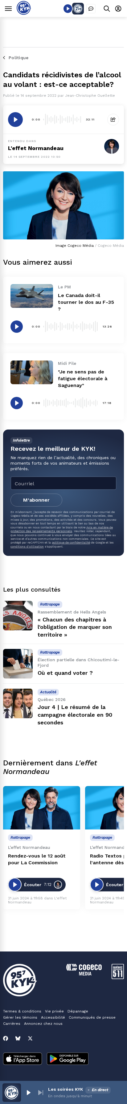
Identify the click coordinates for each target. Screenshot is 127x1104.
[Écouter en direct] (68, 9)
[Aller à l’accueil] (24, 13)
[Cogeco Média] (84, 974)
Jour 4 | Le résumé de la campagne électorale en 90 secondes (75, 715)
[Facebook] (5, 1038)
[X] (30, 1038)
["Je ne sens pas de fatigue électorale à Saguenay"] (31, 372)
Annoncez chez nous (43, 1023)
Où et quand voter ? (65, 673)
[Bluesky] (17, 1038)
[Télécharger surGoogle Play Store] (67, 1059)
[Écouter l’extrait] (15, 119)
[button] (28, 1092)
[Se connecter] (118, 8)
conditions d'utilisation (27, 546)
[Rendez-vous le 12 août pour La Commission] (41, 807)
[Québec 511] (118, 977)
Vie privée (54, 1011)
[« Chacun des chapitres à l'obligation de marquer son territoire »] (18, 615)
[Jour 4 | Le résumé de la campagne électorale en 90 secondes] (18, 703)
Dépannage (78, 1011)
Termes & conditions (22, 1011)
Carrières (11, 1023)
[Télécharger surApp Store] (22, 1059)
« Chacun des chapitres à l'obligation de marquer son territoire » (75, 627)
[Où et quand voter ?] (18, 663)
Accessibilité (53, 1017)
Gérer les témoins (20, 1017)
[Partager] (113, 119)
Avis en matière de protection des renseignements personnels (61, 529)
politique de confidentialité (71, 542)
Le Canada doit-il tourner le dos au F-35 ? (86, 302)
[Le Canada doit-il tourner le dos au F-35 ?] (31, 296)
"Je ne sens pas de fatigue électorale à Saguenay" (82, 378)
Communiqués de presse (92, 1017)
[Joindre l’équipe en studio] (91, 8)
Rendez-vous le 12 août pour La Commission (37, 859)
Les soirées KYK (65, 1089)
